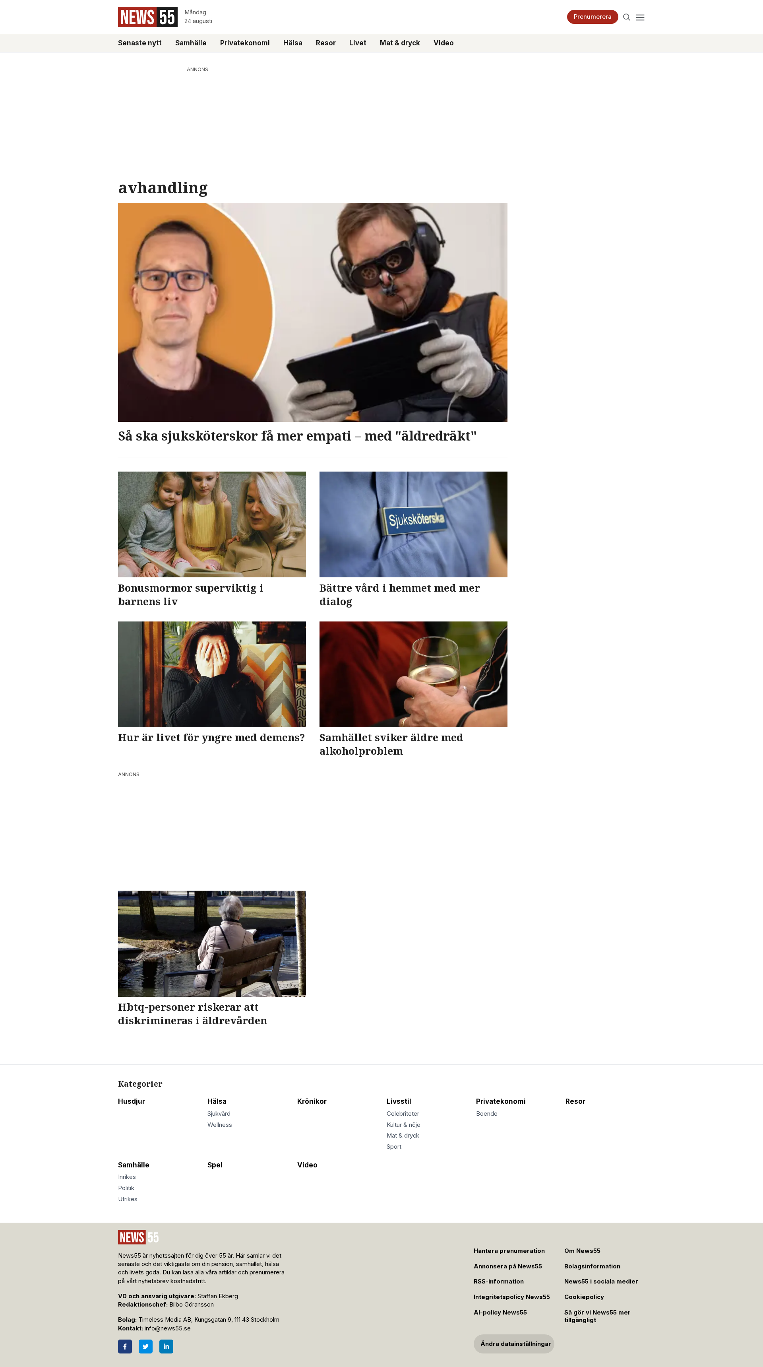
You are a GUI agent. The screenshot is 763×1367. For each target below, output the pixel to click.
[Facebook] (125, 1346)
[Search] (627, 17)
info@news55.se (168, 1328)
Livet (357, 43)
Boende (487, 1113)
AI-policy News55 (500, 1312)
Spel (215, 1165)
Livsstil (399, 1101)
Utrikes (127, 1199)
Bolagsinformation (592, 1266)
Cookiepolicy (584, 1297)
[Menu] (640, 17)
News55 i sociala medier (601, 1281)
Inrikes (127, 1177)
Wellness (219, 1124)
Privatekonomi (245, 43)
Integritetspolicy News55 (512, 1297)
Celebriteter (403, 1113)
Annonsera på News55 (508, 1266)
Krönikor (312, 1101)
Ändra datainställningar (515, 1344)
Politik (126, 1188)
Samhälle (191, 43)
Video (444, 43)
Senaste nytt (140, 43)
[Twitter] (146, 1346)
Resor (326, 43)
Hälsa (292, 43)
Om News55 (582, 1250)
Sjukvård (218, 1113)
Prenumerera (593, 16)
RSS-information (499, 1281)
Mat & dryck (400, 43)
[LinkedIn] (166, 1346)
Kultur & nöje (403, 1124)
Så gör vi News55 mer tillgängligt (597, 1316)
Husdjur (131, 1101)
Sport (394, 1146)
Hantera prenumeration (509, 1250)
